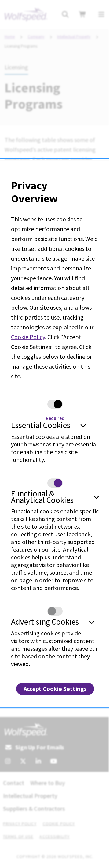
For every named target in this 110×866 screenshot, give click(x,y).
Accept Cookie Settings (55, 688)
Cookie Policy (28, 337)
